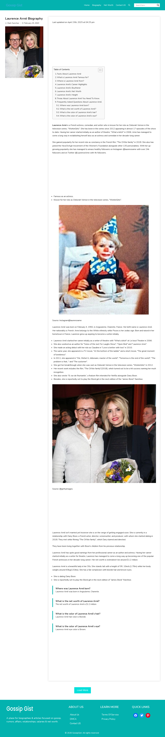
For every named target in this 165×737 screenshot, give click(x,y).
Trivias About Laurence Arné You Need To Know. (78, 98)
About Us (74, 714)
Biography (96, 5)
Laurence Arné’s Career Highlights (72, 84)
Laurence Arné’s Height (67, 95)
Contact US (121, 5)
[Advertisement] (104, 45)
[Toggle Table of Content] (99, 70)
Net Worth (108, 5)
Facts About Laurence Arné (69, 74)
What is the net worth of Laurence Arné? (78, 109)
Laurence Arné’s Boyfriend (68, 88)
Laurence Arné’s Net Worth (69, 91)
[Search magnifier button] (158, 5)
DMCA (73, 719)
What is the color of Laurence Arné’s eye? (78, 116)
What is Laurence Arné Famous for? (73, 77)
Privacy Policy (108, 719)
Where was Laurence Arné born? (74, 105)
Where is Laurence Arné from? (70, 81)
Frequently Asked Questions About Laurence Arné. (79, 102)
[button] (129, 5)
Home (87, 5)
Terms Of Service (110, 714)
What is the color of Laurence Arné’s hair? (78, 112)
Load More (82, 690)
